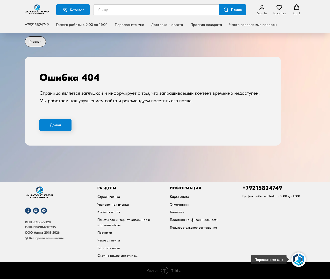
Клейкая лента (108, 212)
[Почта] (36, 211)
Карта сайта (179, 197)
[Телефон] (28, 211)
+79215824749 (37, 24)
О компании (179, 204)
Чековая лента (108, 240)
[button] (262, 9)
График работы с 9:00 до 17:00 (82, 24)
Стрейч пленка (108, 197)
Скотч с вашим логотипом (117, 255)
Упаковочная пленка (113, 204)
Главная (35, 41)
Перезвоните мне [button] (129, 24)
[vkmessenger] (44, 211)
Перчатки (104, 232)
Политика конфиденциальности (194, 220)
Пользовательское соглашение (193, 227)
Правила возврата (206, 24)
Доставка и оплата (167, 24)
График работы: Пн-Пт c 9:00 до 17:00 (271, 196)
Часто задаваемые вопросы (253, 24)
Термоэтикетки (108, 248)
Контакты (177, 212)
